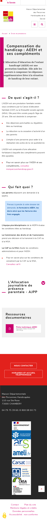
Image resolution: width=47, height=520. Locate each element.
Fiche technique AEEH (26, 327)
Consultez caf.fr (13, 264)
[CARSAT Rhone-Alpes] (21, 463)
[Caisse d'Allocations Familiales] (21, 434)
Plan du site (30, 505)
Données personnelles (23, 511)
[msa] (21, 472)
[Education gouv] (21, 490)
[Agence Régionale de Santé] (21, 443)
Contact (15, 505)
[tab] (43, 283)
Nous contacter (23, 366)
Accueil (4, 33)
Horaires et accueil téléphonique (23, 374)
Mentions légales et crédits (23, 508)
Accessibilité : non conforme (23, 515)
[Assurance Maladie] (21, 452)
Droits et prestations (18, 33)
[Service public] (21, 425)
